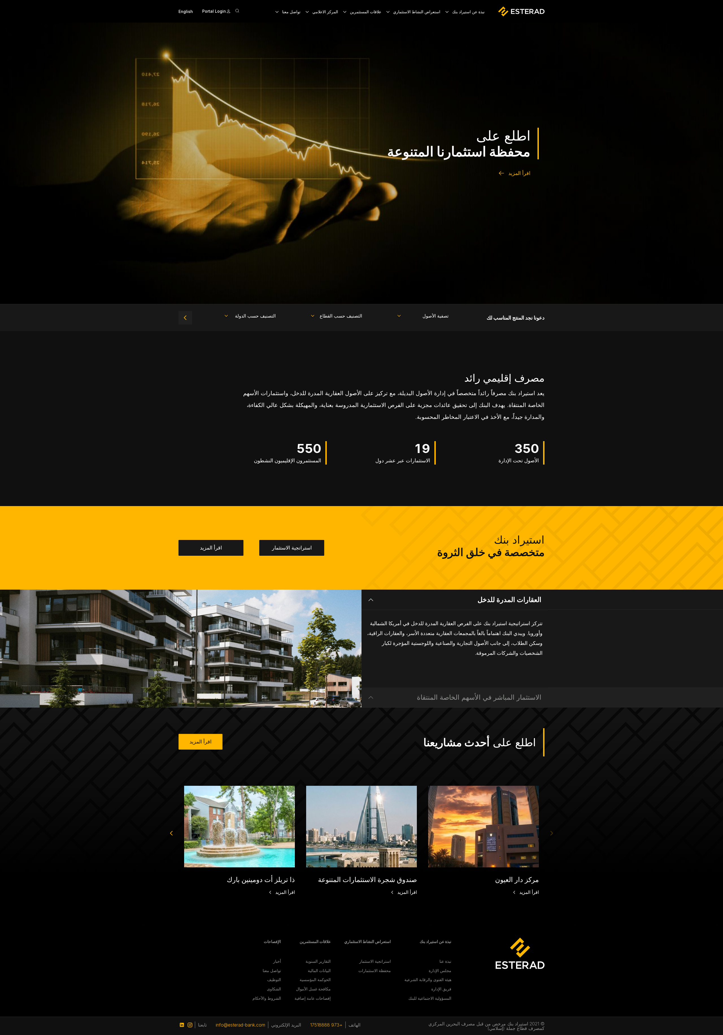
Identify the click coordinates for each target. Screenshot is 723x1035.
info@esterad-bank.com (240, 1025)
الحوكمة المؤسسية (315, 979)
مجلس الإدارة (440, 970)
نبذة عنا (445, 961)
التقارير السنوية (318, 961)
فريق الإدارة (441, 988)
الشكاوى (274, 988)
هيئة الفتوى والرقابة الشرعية (427, 979)
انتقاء (185, 318)
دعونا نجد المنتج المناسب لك (516, 318)
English (185, 11)
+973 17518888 (326, 1025)
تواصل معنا (272, 970)
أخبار (277, 961)
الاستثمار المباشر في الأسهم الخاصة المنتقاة (479, 697)
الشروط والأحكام (266, 998)
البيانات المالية (319, 970)
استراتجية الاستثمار (292, 547)
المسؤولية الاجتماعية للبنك (429, 998)
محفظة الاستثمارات (374, 970)
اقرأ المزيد (519, 173)
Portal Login (214, 11)
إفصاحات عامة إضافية (313, 998)
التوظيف (274, 979)
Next (171, 833)
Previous (551, 833)
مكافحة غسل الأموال (313, 988)
